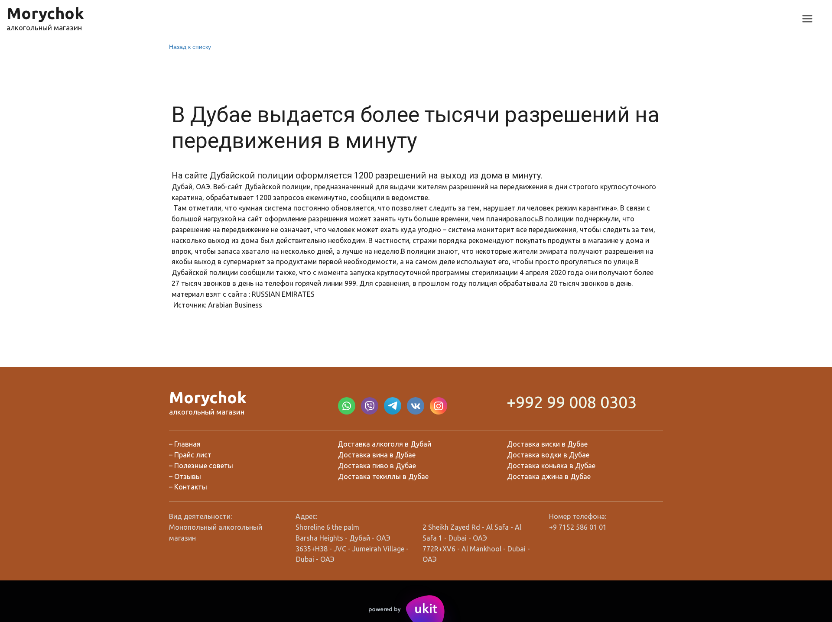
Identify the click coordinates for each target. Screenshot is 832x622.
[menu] (807, 18)
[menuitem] (807, 18)
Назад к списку (190, 46)
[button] (807, 18)
